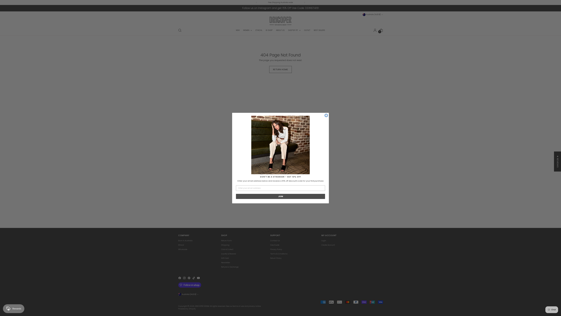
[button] (280, 145)
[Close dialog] (326, 115)
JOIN (280, 196)
